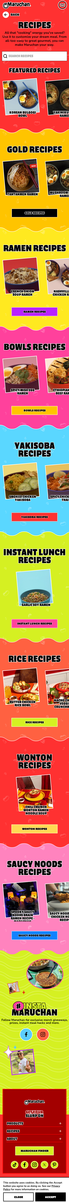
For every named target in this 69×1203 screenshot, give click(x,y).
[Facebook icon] (26, 1034)
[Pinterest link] (54, 1165)
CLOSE (18, 1197)
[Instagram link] (34, 1165)
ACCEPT (50, 1197)
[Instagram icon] (42, 1034)
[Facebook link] (24, 1165)
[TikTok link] (14, 1165)
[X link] (44, 1165)
